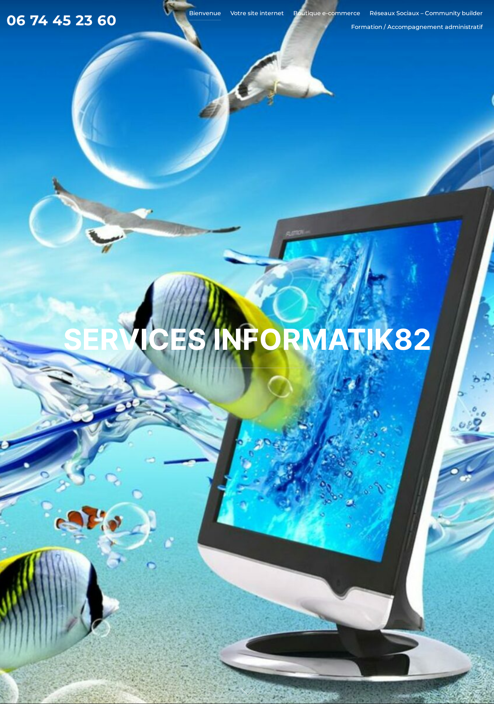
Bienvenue (205, 13)
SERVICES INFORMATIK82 (247, 339)
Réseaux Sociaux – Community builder (426, 13)
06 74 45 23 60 (61, 20)
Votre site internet (257, 13)
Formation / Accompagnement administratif (417, 26)
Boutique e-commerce (326, 13)
